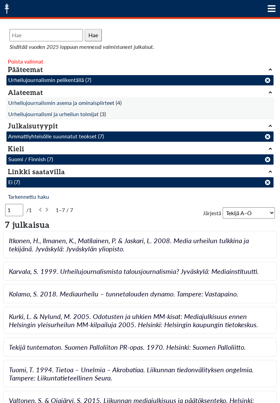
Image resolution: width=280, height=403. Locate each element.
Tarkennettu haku (28, 196)
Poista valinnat (25, 61)
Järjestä (212, 213)
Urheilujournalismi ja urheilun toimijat (53, 114)
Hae (93, 35)
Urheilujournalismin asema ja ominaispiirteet (61, 102)
